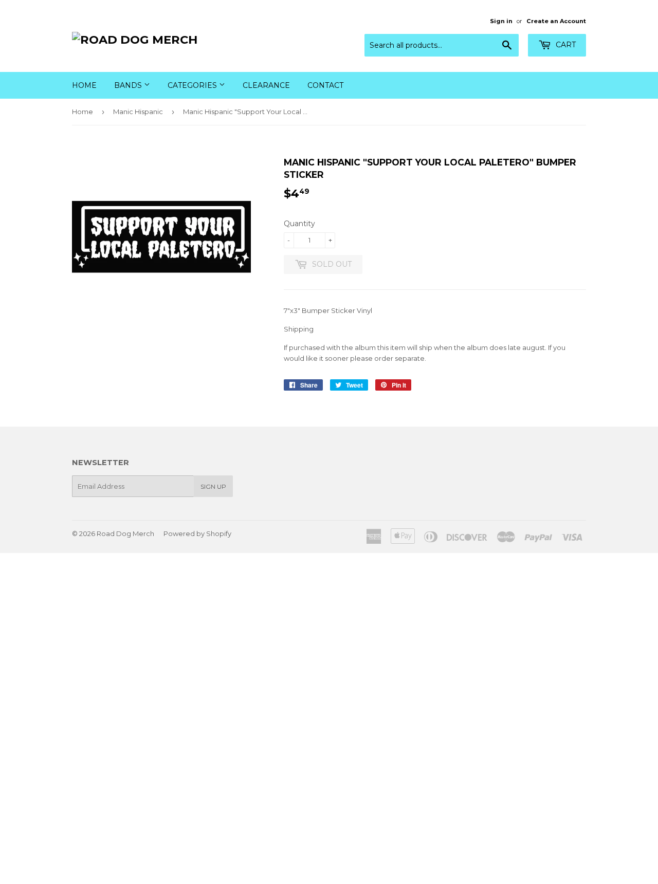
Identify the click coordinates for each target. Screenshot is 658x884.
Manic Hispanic (138, 111)
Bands (129, 85)
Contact (325, 85)
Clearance (266, 85)
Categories (193, 85)
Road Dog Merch (125, 533)
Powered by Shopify (197, 533)
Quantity (299, 223)
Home (84, 85)
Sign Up (213, 486)
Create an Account (556, 21)
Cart (565, 44)
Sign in (501, 21)
